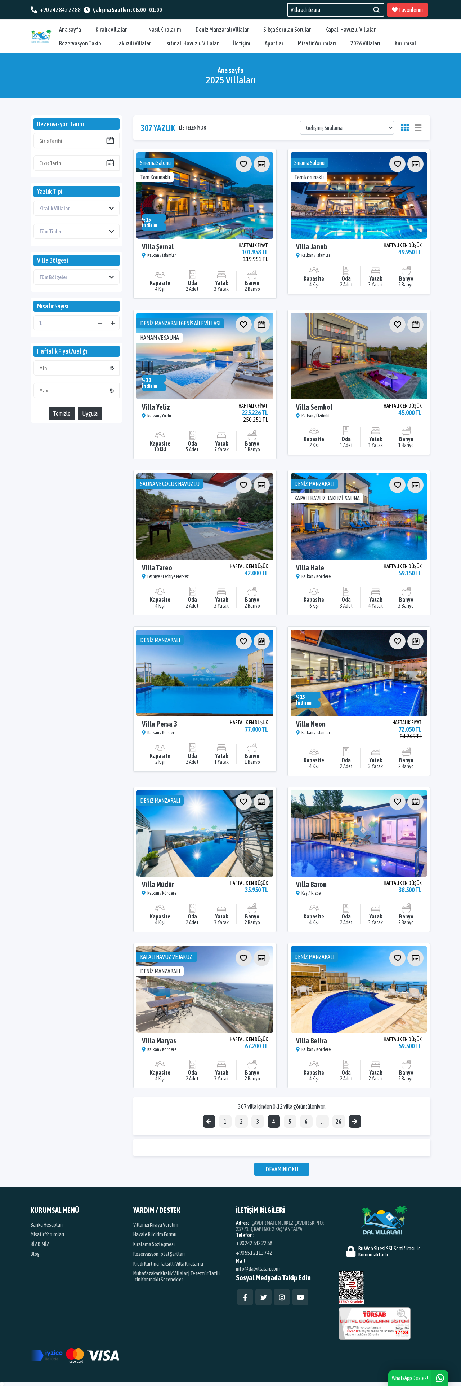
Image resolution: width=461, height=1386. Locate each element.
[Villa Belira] (359, 989)
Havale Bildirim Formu (154, 1234)
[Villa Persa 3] (204, 673)
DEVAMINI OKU (281, 1169)
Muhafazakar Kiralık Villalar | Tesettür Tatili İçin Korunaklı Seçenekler (176, 1276)
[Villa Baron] (359, 833)
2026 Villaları (365, 43)
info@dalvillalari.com (258, 1269)
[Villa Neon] (359, 673)
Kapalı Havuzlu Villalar (350, 29)
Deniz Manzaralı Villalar (222, 29)
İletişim (241, 43)
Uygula (90, 413)
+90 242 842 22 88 (254, 1243)
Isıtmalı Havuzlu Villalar (192, 43)
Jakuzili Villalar (134, 43)
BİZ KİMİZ (40, 1244)
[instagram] (282, 1297)
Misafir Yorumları (317, 43)
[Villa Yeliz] (204, 356)
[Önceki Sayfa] (209, 1121)
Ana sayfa (70, 29)
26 (338, 1121)
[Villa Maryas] (204, 989)
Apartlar (274, 43)
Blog (35, 1254)
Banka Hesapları (47, 1224)
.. (322, 1121)
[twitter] (263, 1297)
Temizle (62, 413)
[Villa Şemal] (204, 195)
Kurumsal (405, 43)
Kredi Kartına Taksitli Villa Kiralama (168, 1263)
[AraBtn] (376, 10)
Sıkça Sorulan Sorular (287, 29)
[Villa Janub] (359, 195)
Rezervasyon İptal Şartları (159, 1254)
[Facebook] (245, 1297)
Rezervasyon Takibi (81, 43)
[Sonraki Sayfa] (355, 1121)
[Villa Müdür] (204, 833)
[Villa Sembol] (359, 356)
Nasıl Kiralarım (164, 29)
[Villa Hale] (359, 516)
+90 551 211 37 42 (254, 1253)
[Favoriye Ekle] (244, 164)
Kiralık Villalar (111, 29)
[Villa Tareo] (204, 516)
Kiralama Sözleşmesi (154, 1244)
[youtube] (300, 1297)
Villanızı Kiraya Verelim (155, 1224)
